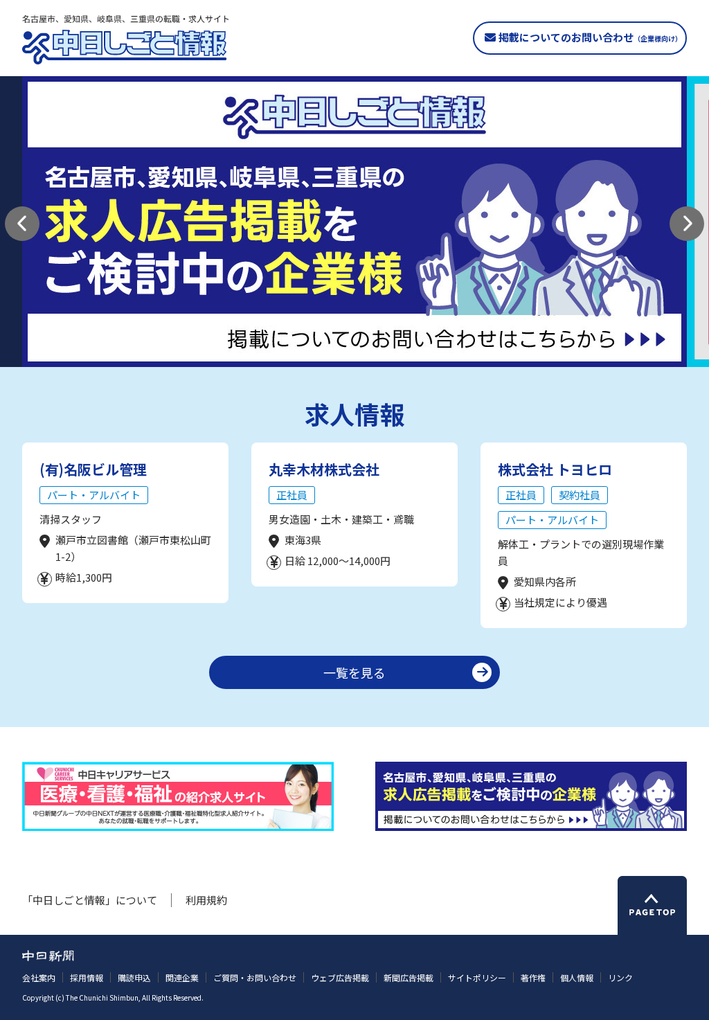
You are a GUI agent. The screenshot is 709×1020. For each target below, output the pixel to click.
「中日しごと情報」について (89, 900)
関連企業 (182, 977)
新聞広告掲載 (408, 977)
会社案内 (38, 977)
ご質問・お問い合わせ (254, 977)
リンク (620, 977)
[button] (22, 223)
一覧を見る (354, 672)
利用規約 (206, 900)
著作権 (533, 977)
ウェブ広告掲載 (340, 977)
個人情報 (576, 977)
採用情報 (86, 977)
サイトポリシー (477, 977)
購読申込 (134, 977)
